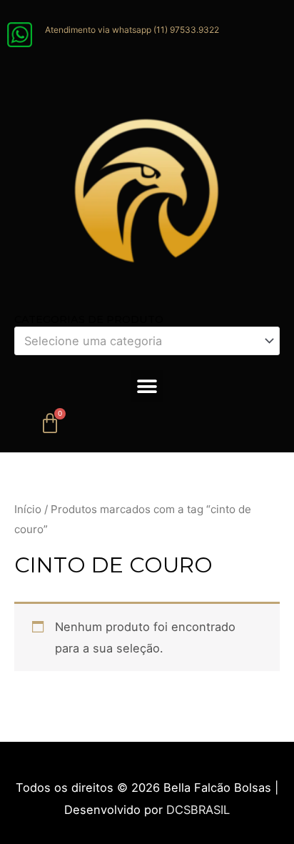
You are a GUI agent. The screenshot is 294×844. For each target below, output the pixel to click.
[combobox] (147, 341)
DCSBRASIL (198, 810)
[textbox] (139, 341)
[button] (147, 386)
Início (27, 509)
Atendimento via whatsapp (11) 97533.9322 (132, 29)
